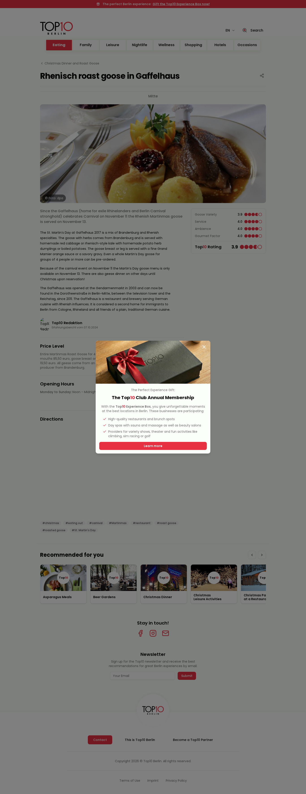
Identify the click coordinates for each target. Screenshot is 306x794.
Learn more (153, 446)
